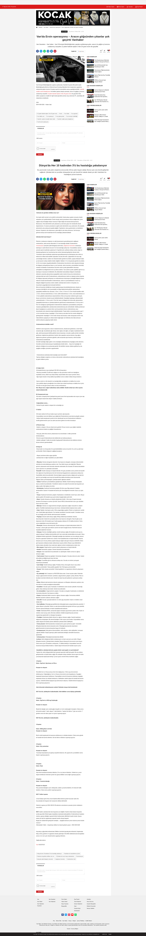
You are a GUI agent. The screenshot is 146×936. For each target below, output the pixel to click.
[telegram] (48, 51)
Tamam (109, 934)
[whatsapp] (44, 51)
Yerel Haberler (77, 901)
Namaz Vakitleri (90, 908)
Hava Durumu (90, 901)
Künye (70, 920)
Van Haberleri (52, 901)
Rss (54, 920)
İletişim (74, 920)
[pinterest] (55, 51)
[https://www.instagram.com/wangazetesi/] (69, 915)
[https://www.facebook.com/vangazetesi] (62, 915)
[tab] (40, 128)
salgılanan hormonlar (69, 245)
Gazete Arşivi (77, 908)
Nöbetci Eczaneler (91, 906)
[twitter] (41, 51)
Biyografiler (64, 906)
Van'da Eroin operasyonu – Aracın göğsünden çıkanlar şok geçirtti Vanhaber (66, 27)
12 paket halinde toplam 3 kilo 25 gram (57, 93)
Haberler (40, 27)
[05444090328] (75, 915)
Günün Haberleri (78, 903)
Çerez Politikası (80, 920)
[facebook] (37, 51)
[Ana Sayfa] (36, 27)
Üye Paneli (139, 6)
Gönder (40, 154)
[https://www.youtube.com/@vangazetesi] (72, 915)
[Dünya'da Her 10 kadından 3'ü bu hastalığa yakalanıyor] (60, 196)
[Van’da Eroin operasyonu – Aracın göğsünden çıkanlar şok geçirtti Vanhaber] (60, 68)
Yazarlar (130, 6)
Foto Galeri (121, 6)
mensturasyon (40, 245)
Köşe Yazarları (64, 903)
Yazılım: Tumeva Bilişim (72, 928)
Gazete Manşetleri (91, 903)
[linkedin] (51, 51)
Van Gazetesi (52, 899)
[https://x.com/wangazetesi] (66, 915)
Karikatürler (77, 910)
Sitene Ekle (58, 920)
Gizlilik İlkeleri (88, 920)
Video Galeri (111, 6)
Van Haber (46, 27)
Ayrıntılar (104, 934)
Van (37, 844)
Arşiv (75, 906)
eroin (70, 93)
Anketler (89, 899)
